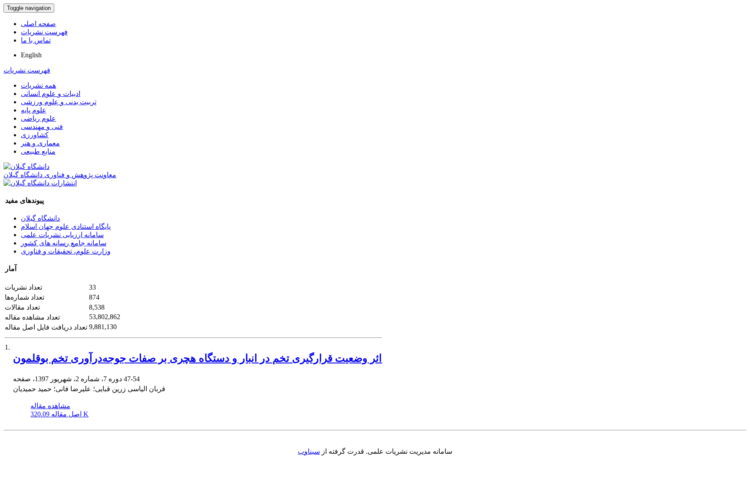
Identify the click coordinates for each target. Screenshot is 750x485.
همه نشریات (38, 85)
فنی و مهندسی (42, 126)
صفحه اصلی (38, 23)
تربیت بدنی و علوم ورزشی (58, 102)
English (31, 55)
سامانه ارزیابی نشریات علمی (62, 234)
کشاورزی (35, 135)
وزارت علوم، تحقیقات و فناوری (66, 251)
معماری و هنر (40, 143)
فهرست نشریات (44, 32)
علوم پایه (33, 110)
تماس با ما (36, 40)
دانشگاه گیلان (40, 218)
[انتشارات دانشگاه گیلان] (40, 183)
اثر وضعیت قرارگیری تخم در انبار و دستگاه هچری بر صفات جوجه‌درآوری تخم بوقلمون (197, 358)
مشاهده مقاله (50, 405)
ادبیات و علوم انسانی (50, 93)
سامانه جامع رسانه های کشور (63, 243)
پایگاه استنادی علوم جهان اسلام (66, 226)
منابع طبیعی (38, 151)
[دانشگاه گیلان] (26, 166)
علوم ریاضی (38, 118)
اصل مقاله (59, 414)
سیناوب (309, 451)
